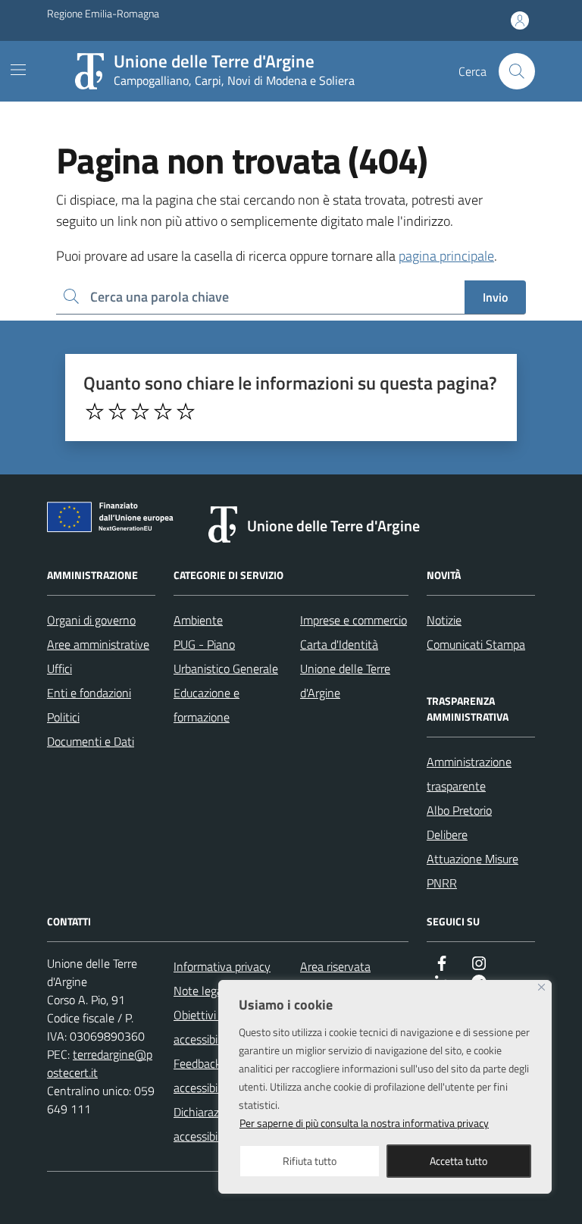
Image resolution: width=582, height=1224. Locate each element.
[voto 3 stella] (140, 411)
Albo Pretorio (459, 810)
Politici (63, 717)
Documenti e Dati (90, 741)
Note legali (201, 990)
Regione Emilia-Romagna (103, 13)
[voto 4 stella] (163, 411)
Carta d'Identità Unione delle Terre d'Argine (345, 668)
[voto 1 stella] (94, 411)
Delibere (447, 834)
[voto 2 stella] (117, 411)
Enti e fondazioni (89, 693)
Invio (495, 297)
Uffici (59, 668)
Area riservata (335, 966)
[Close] (541, 987)
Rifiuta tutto (309, 1161)
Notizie (444, 620)
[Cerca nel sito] (517, 71)
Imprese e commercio (353, 620)
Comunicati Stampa (476, 644)
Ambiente (198, 620)
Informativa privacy (222, 966)
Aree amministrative (98, 644)
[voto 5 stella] (185, 411)
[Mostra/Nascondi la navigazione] (18, 70)
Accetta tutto (458, 1161)
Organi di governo (91, 620)
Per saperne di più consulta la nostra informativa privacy (364, 1123)
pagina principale (446, 256)
